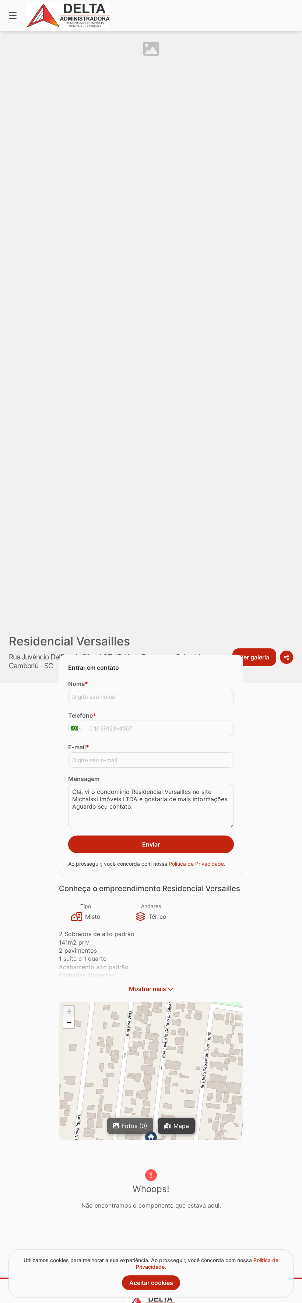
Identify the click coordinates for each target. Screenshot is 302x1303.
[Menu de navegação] (13, 15)
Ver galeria (254, 657)
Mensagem (83, 778)
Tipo (85, 906)
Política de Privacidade (196, 864)
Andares (151, 906)
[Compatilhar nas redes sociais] (286, 657)
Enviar (151, 844)
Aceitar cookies (151, 1282)
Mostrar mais (147, 988)
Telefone (82, 715)
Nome (78, 683)
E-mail (78, 747)
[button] (68, 1011)
